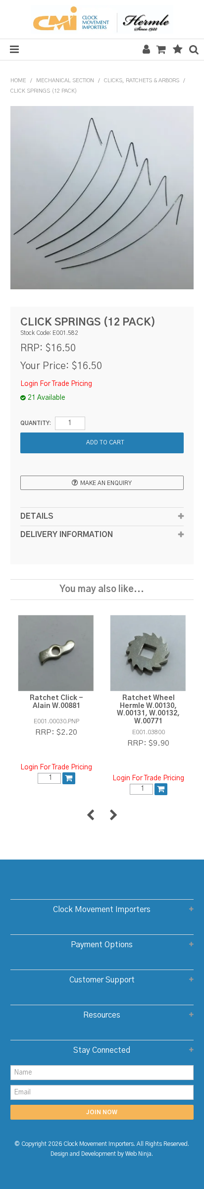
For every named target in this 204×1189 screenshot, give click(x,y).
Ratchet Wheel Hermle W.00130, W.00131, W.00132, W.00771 (148, 709)
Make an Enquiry (106, 483)
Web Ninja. (139, 1154)
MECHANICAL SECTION (65, 80)
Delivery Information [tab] (66, 535)
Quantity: (35, 423)
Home (18, 80)
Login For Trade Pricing (56, 383)
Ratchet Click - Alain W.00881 (56, 702)
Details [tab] (36, 516)
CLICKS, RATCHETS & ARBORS (141, 80)
